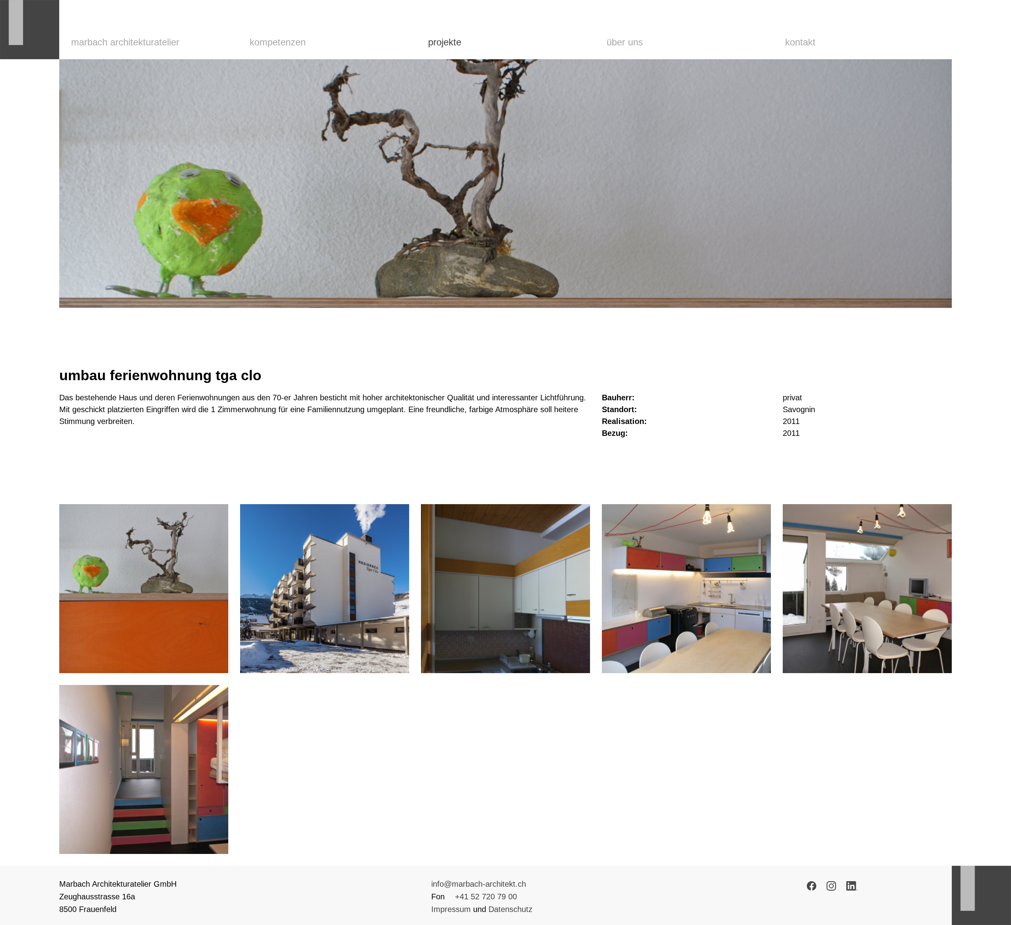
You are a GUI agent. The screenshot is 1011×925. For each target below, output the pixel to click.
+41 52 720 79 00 (486, 896)
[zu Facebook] (811, 887)
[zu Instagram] (831, 887)
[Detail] (143, 588)
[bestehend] (505, 588)
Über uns (625, 42)
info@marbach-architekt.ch (478, 884)
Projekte (444, 42)
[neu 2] (867, 588)
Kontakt (800, 42)
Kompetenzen (278, 42)
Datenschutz (510, 909)
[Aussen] (324, 588)
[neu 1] (686, 588)
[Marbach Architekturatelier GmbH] (29, 29)
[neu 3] (143, 769)
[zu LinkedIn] (851, 887)
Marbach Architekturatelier (125, 42)
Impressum (451, 909)
